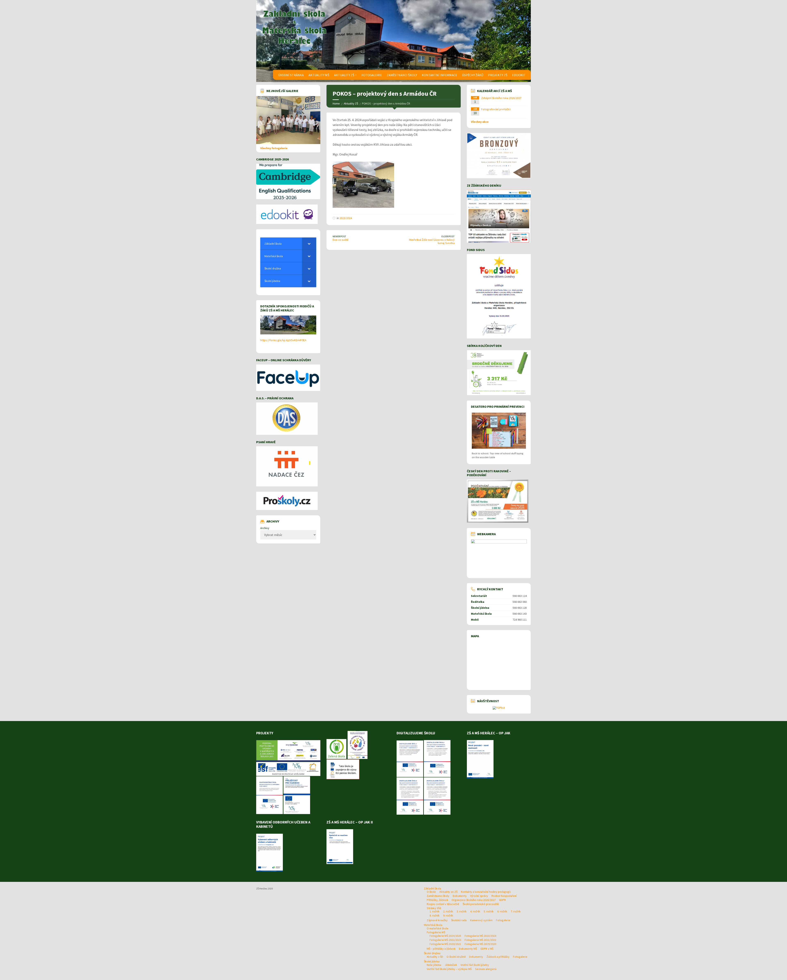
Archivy (264, 528)
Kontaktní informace (439, 75)
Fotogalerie (372, 75)
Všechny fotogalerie (274, 148)
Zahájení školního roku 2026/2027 (501, 98)
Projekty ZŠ (497, 75)
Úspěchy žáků (472, 75)
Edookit (519, 75)
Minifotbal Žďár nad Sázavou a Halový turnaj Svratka (432, 241)
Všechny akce (480, 122)
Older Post (448, 236)
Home (336, 103)
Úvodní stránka (291, 75)
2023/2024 (345, 218)
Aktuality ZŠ (344, 75)
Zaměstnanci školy (402, 75)
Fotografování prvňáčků (496, 109)
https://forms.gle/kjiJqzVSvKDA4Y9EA (283, 340)
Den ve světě (340, 240)
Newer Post (339, 236)
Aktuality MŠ (318, 75)
